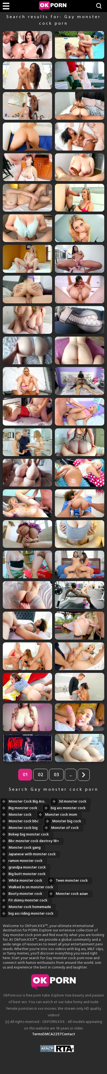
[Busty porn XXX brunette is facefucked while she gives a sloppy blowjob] (27, 167)
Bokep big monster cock (29, 834)
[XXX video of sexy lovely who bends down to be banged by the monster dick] (79, 625)
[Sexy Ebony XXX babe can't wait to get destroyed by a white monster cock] (79, 136)
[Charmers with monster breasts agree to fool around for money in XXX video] (27, 656)
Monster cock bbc (24, 821)
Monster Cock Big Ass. (27, 801)
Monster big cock (66, 821)
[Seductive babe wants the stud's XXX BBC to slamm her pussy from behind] (27, 136)
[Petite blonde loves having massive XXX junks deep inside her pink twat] (27, 381)
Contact (68, 1034)
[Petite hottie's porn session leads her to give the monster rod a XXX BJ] (79, 228)
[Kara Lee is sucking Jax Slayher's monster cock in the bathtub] (27, 106)
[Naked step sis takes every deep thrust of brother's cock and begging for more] (27, 198)
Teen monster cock (72, 881)
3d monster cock (72, 801)
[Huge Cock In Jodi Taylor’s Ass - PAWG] (27, 687)
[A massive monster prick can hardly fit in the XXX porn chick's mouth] (79, 198)
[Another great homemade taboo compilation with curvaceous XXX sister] (79, 350)
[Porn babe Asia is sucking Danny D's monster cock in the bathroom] (79, 687)
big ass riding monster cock (31, 914)
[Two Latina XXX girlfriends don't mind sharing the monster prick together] (79, 564)
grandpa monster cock (27, 867)
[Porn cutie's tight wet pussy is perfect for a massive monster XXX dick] (27, 289)
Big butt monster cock (27, 874)
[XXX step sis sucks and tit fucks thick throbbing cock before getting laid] (79, 167)
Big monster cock (23, 808)
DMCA (48, 1034)
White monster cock (25, 881)
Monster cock (20, 815)
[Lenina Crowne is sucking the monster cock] (79, 75)
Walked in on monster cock (31, 887)
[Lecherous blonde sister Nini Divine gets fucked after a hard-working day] (27, 412)
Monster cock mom (61, 815)
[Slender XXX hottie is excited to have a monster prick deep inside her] (27, 503)
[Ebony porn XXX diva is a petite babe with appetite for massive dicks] (79, 503)
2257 (57, 1034)
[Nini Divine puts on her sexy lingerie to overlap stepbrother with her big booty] (79, 442)
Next (84, 775)
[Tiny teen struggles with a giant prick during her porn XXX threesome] (79, 656)
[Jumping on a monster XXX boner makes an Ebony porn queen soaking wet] (79, 259)
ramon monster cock (26, 861)
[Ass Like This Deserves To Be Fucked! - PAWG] (79, 473)
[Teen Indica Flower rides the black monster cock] (79, 106)
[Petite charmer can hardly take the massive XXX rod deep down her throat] (79, 717)
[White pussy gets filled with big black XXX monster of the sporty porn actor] (79, 595)
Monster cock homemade (30, 907)
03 (56, 775)
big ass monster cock (68, 808)
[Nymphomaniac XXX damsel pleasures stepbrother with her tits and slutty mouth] (79, 534)
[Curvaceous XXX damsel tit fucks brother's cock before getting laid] (27, 228)
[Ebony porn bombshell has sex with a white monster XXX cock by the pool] (79, 45)
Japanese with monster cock (32, 854)
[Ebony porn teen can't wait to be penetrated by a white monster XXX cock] (27, 75)
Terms (37, 1034)
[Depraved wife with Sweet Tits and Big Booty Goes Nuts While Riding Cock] (27, 473)
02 (40, 775)
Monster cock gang (25, 848)
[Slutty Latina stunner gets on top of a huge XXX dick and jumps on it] (79, 289)
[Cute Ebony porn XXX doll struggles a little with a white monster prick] (27, 625)
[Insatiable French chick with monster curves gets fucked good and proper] (27, 564)
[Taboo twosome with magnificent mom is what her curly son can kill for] (27, 748)
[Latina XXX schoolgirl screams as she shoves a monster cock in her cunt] (27, 534)
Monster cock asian (72, 894)
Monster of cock (65, 828)
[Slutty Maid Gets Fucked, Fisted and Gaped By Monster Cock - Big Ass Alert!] (27, 45)
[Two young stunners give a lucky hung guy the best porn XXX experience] (27, 442)
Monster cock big (23, 828)
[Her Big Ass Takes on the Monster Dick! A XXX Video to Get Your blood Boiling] (27, 595)
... (70, 775)
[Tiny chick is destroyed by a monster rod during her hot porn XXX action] (79, 412)
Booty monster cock (25, 894)
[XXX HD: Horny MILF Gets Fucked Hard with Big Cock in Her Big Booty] (27, 717)
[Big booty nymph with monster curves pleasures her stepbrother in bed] (27, 350)
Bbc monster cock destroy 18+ (34, 841)
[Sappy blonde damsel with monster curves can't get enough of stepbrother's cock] (27, 320)
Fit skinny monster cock (28, 900)
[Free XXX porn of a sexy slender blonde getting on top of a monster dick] (27, 259)
